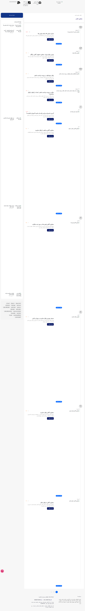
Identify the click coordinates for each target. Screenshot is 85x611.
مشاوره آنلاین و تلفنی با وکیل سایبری (44, 130)
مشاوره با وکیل (18, 309)
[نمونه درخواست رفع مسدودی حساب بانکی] (18, 248)
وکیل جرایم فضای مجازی (8, 311)
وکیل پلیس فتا (13, 313)
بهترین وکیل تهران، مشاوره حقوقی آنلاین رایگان (42, 54)
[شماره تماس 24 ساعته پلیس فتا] (18, 27)
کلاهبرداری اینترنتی (18, 317)
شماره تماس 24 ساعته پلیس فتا (46, 33)
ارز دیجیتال (12, 303)
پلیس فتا (10, 315)
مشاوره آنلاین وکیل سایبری (47, 412)
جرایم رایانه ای (8, 305)
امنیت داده (7, 303)
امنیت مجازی (19, 305)
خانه (81, 15)
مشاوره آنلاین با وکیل (6, 307)
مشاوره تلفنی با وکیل (12, 15)
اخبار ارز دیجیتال (18, 303)
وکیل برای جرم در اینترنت (17, 311)
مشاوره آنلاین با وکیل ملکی (47, 502)
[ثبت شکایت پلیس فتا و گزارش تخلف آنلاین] (18, 160)
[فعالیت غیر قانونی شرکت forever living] (18, 295)
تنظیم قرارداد (13, 305)
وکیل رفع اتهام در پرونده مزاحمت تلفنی (44, 75)
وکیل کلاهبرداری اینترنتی (17, 315)
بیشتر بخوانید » (50, 39)
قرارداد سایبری (13, 307)
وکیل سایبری (19, 313)
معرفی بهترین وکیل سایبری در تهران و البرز (43, 318)
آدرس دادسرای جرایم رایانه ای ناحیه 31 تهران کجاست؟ (40, 113)
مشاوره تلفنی (13, 309)
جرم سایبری (19, 307)
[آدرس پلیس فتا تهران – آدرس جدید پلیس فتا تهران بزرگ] (18, 73)
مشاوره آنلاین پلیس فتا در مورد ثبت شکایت (43, 224)
